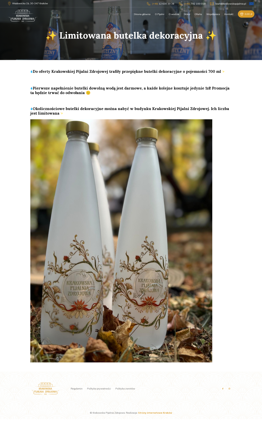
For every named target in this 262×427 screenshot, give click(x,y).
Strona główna (142, 14)
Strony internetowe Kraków (155, 412)
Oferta (198, 14)
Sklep (187, 14)
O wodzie (174, 14)
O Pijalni (159, 14)
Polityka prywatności (99, 388)
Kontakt (228, 14)
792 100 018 (195, 3)
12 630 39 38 (163, 3)
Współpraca (213, 14)
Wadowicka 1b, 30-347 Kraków (30, 3)
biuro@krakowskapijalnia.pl (230, 3)
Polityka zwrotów (125, 388)
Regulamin (76, 388)
